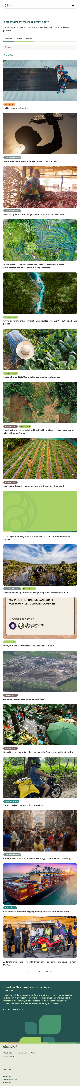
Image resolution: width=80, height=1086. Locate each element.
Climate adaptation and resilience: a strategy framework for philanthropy (37, 858)
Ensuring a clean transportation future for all (23, 805)
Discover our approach (11, 1009)
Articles (19, 39)
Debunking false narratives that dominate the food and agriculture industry (38, 752)
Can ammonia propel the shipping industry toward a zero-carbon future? (36, 911)
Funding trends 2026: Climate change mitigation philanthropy (31, 377)
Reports (29, 39)
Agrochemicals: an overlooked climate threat (24, 699)
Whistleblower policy (10, 1079)
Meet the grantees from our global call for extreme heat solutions (34, 214)
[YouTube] (10, 1070)
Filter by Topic (9, 55)
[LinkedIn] (5, 1070)
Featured (8, 39)
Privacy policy (7, 1076)
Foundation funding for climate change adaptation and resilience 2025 (35, 592)
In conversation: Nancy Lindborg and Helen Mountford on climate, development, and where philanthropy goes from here (33, 266)
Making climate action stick (16, 108)
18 (47, 971)
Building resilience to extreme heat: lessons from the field (30, 161)
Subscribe (7, 1056)
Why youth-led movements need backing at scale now (28, 645)
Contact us (7, 1082)
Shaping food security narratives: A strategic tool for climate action (34, 486)
